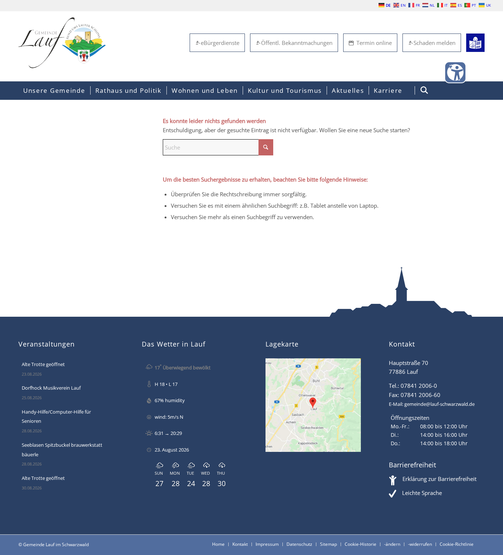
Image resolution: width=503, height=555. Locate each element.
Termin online (374, 42)
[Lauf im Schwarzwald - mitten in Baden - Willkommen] (62, 42)
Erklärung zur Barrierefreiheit (439, 478)
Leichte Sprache (422, 492)
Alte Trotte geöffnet (43, 364)
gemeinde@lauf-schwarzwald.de (439, 404)
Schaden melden (434, 42)
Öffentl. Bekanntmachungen (297, 42)
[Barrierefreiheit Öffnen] (455, 72)
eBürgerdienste (220, 42)
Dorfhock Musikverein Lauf (51, 387)
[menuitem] (54, 90)
